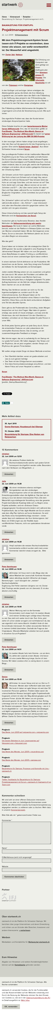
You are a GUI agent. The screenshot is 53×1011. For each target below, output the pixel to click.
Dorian (4, 677)
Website (5, 866)
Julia (4, 481)
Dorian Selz (10, 55)
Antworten (9, 474)
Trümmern (13, 85)
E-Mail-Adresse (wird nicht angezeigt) (17, 857)
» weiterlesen (24, 930)
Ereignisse (28, 85)
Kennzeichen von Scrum (26, 216)
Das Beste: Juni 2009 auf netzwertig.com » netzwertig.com (25, 732)
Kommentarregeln (18, 810)
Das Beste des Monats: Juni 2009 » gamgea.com (21, 760)
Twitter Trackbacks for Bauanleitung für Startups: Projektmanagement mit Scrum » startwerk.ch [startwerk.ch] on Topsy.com (26, 782)
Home (4, 17)
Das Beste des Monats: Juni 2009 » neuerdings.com (23, 752)
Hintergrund (15, 17)
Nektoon (19, 55)
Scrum (27, 149)
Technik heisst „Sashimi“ (29, 147)
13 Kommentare (21, 35)
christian (5, 454)
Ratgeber (26, 17)
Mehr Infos (25, 1000)
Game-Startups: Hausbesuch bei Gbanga (24, 426)
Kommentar (7, 820)
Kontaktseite (20, 965)
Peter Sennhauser (9, 567)
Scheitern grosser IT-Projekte (41, 75)
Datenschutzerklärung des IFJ (38, 998)
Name (4, 848)
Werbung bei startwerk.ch (39, 942)
